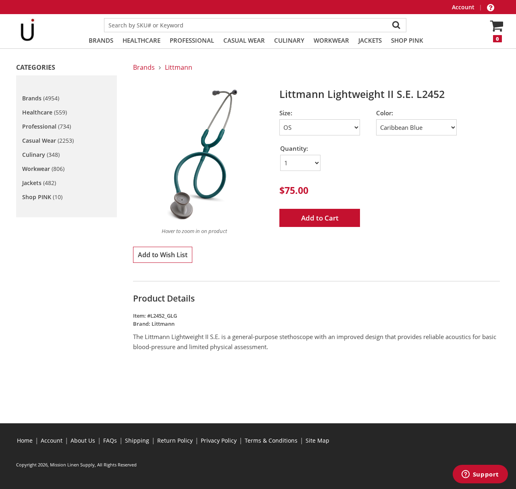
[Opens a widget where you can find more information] (480, 475)
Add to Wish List (162, 254)
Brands (101, 40)
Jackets (370, 40)
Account (464, 7)
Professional (192, 40)
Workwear (331, 40)
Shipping (137, 440)
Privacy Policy (219, 440)
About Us (83, 440)
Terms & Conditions (271, 440)
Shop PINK (407, 40)
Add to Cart (320, 218)
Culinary (289, 40)
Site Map (317, 440)
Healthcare (141, 40)
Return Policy (175, 440)
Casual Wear (244, 40)
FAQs (110, 440)
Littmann (178, 67)
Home (25, 440)
